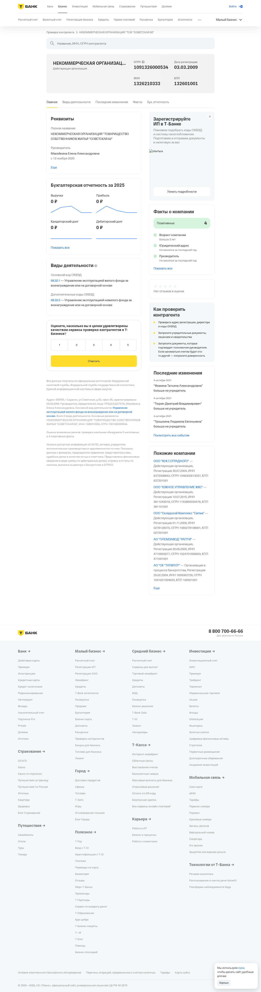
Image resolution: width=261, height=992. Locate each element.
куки (241, 968)
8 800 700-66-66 (226, 631)
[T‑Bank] (27, 6)
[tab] (52, 102)
